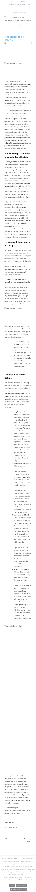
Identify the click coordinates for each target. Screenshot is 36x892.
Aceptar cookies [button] (21, 886)
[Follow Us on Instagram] (23, 7)
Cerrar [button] (12, 886)
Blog (16, 827)
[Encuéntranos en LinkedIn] (27, 7)
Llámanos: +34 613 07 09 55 (19, 2)
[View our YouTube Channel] (19, 7)
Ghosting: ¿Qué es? (27, 840)
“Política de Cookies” (25, 880)
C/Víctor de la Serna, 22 (19, 12)
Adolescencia (9, 839)
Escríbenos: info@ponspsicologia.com (19, 4)
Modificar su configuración (18, 889)
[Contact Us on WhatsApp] (15, 7)
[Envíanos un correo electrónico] (11, 7)
